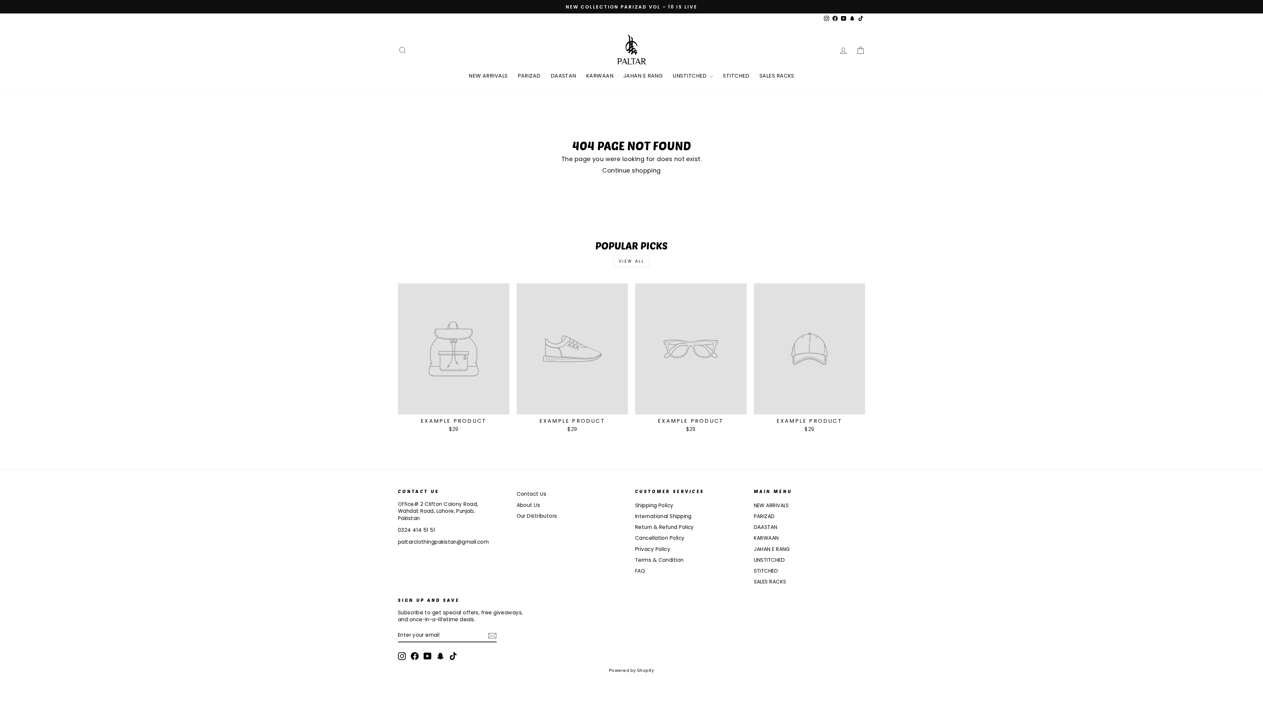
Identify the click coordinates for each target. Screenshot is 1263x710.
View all (632, 261)
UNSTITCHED (690, 76)
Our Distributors (537, 515)
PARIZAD (529, 76)
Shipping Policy (654, 505)
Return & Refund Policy (664, 527)
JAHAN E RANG (643, 76)
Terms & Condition (659, 559)
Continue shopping (631, 170)
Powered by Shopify (631, 670)
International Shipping (663, 516)
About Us (528, 505)
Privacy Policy (652, 549)
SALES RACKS (776, 76)
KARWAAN (599, 76)
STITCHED (736, 76)
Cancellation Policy (660, 537)
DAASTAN (563, 76)
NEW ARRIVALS (488, 76)
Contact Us (532, 493)
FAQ (640, 570)
